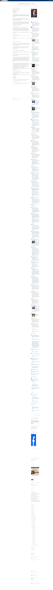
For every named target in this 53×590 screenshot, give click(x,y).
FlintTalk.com (33, 57)
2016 (32, 507)
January (33, 546)
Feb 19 (34, 532)
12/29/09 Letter (33, 319)
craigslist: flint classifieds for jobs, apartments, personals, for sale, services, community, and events (35, 336)
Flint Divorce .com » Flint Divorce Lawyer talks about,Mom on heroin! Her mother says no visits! (36, 113)
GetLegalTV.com (34, 356)
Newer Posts (14, 97)
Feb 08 (34, 539)
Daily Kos (33, 45)
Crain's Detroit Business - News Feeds (35, 339)
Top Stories (32, 554)
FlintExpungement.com (34, 159)
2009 (32, 515)
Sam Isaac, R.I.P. (37, 39)
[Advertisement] (19, 91)
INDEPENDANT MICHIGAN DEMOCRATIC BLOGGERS (35, 398)
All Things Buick (34, 81)
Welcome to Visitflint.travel (35, 351)
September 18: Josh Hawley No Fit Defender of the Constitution (35, 77)
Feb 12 (34, 536)
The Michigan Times (34, 403)
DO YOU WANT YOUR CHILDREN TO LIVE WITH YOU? (36, 135)
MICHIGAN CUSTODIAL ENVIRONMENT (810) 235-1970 (35, 258)
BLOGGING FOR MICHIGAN (34, 426)
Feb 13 (34, 535)
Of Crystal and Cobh (37, 100)
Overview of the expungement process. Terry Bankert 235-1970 (36, 160)
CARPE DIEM (33, 127)
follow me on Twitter (38, 415)
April (33, 524)
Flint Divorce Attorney (34, 134)
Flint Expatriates (34, 38)
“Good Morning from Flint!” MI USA (36, 93)
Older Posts (28, 97)
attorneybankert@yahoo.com (25, 74)
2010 (32, 514)
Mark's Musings (34, 99)
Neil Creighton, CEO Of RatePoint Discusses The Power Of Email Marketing (35, 142)
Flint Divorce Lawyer (34, 276)
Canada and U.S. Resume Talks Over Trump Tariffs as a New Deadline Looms (35, 34)
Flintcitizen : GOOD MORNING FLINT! (35, 362)
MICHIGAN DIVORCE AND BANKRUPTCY (35, 286)
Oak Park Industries (37, 82)
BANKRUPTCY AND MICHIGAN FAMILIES (35, 147)
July (33, 521)
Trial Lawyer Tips (34, 382)
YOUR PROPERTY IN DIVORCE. (35, 114)
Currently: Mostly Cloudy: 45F (35, 54)
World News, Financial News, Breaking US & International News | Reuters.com (35, 367)
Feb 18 (34, 533)
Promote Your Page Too (33, 446)
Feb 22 (34, 531)
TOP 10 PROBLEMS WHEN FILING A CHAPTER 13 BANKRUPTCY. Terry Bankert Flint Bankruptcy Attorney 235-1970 (35, 183)
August (33, 520)
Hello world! (33, 324)
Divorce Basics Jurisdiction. (36, 64)
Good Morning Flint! (34, 63)
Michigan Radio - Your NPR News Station (35, 371)
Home (21, 97)
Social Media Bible (34, 140)
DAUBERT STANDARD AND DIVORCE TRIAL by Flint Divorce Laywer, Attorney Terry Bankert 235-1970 (35, 234)
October (33, 518)
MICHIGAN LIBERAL (33, 428)
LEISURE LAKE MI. (34, 313)
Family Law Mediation (34, 207)
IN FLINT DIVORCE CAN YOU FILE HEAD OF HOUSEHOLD (35, 208)
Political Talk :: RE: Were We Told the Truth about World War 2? (35, 58)
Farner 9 (33, 106)
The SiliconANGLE (34, 329)
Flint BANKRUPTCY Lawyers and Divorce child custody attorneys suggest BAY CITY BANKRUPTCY (36, 294)
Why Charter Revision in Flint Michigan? (37, 241)
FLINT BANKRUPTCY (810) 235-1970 (35, 198)
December (34, 516)
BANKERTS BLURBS (34, 181)
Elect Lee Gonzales (34, 318)
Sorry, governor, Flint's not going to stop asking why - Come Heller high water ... (35, 122)
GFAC (32, 392)
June (33, 522)
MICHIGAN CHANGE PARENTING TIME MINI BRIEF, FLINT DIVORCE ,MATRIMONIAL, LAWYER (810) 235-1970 (35, 270)
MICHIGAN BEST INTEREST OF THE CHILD (35, 262)
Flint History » (33, 27)
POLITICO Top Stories (34, 22)
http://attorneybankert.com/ (16, 13)
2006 (32, 550)
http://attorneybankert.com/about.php (17, 41)
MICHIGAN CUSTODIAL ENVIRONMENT (35, 257)
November (34, 517)
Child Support (33, 166)
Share (31, 489)
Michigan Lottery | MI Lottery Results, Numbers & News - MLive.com (35, 359)
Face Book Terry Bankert (35, 394)
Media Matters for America (35, 401)
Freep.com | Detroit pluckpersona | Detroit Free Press (36, 364)
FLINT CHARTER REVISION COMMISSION (35, 239)
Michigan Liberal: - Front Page (35, 355)
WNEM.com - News (34, 400)
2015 (32, 508)
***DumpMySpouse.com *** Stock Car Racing (35, 305)
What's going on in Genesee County (35, 205)
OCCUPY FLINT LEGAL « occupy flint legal (35, 87)
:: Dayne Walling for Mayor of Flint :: (35, 349)
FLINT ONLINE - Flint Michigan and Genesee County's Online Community (35, 385)
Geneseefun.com (34, 333)
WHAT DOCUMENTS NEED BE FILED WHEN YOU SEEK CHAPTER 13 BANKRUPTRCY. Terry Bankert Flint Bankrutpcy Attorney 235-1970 (35, 175)
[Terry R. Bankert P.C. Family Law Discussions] (33, 445)
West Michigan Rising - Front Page (35, 331)
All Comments (33, 485)
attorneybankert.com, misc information (35, 292)
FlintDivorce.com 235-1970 (35, 94)
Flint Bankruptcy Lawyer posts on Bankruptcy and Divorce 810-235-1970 (36, 219)
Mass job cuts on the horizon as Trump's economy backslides (35, 46)
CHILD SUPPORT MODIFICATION (34, 70)
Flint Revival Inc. (34, 299)
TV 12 (32, 390)
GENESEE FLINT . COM (26, 3)
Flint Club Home (34, 376)
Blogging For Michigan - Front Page (35, 410)
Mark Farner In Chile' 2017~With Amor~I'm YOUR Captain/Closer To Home (37, 108)
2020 (32, 505)
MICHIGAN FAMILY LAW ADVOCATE (35, 69)
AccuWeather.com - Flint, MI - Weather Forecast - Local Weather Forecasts (35, 53)
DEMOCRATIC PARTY (33, 427)
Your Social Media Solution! (35, 323)
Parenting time (33, 268)
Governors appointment (16, 8)
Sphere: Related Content (15, 81)
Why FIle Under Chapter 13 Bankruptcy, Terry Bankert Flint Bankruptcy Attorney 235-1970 (35, 192)
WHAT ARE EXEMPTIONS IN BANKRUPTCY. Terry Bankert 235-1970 (35, 168)
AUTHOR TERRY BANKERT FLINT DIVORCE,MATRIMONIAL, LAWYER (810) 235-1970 (35, 264)
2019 (32, 506)
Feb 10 (34, 537)
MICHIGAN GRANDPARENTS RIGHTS (35, 173)
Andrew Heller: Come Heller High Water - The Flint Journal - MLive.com (36, 120)
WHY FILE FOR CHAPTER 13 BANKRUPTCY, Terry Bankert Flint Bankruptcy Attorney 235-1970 (35, 199)
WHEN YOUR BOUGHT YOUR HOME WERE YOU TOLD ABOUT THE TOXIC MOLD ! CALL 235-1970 (35, 189)
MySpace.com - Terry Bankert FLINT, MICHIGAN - (35, 374)
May (33, 523)
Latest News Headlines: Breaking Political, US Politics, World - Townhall (36, 388)
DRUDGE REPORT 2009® (35, 369)
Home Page (33, 405)
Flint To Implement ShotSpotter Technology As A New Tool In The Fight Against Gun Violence (35, 226)
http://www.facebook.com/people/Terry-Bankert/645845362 (19, 80)
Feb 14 (34, 534)
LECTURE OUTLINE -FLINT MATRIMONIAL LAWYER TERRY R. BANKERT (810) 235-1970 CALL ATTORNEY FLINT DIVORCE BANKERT (35, 278)
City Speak (33, 224)
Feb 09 (34, 538)
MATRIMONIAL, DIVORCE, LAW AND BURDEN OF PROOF (36, 232)
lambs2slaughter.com (34, 153)
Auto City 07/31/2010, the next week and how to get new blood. (37, 307)
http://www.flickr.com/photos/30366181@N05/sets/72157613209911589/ (21, 35)
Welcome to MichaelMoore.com (35, 353)
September (34, 519)
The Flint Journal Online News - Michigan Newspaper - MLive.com (35, 380)
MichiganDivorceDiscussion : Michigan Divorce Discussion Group (35, 408)
